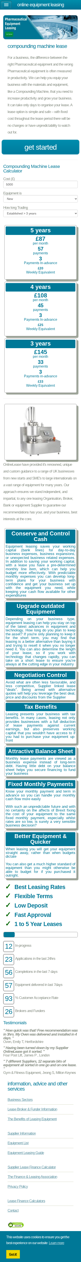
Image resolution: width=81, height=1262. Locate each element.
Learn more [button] (56, 1243)
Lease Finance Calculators (26, 1201)
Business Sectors (20, 1099)
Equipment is (12, 193)
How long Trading (15, 207)
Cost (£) (9, 179)
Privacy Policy (18, 1186)
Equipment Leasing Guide (26, 1153)
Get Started (40, 147)
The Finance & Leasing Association (32, 1176)
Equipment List (18, 1143)
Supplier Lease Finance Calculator (32, 1167)
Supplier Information (22, 1133)
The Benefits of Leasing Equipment (32, 1119)
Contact (13, 1210)
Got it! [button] (13, 1254)
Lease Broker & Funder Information (32, 1109)
